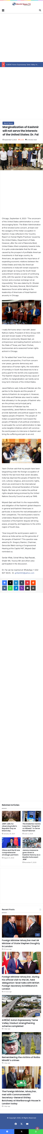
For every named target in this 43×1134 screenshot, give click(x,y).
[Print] (33, 588)
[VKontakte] (4, 588)
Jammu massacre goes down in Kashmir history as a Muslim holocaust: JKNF (31, 855)
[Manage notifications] (37, 1129)
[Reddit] (33, 582)
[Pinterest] (27, 582)
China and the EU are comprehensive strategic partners (11, 852)
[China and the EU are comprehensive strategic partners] (11, 842)
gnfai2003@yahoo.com (24, 573)
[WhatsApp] (10, 588)
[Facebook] (4, 582)
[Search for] (40, 10)
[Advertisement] (21, 37)
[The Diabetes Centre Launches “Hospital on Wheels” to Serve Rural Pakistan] (31, 816)
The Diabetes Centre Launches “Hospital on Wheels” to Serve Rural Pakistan (31, 827)
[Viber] (21, 588)
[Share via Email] (27, 588)
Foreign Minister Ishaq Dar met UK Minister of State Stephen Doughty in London (21, 943)
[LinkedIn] (16, 582)
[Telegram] (16, 588)
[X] (10, 582)
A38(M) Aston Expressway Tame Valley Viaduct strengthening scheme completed (20, 1023)
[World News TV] (21, 4)
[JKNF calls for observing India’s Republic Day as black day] (11, 816)
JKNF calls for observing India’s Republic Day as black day (9, 827)
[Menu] (3, 10)
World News (8, 123)
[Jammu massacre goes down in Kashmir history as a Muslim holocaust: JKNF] (31, 842)
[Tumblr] (21, 582)
